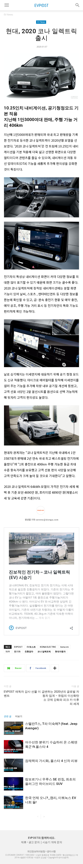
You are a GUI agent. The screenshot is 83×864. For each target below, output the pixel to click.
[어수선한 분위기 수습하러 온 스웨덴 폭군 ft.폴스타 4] (13, 746)
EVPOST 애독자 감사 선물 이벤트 (22, 693)
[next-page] (44, 816)
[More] (55, 668)
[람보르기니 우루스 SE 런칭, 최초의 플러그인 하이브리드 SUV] (13, 783)
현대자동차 (60, 651)
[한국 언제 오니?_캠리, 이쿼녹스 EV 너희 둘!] (13, 802)
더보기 (18, 716)
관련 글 (7, 716)
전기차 (17, 651)
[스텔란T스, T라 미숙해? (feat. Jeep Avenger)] (13, 728)
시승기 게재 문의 (52, 842)
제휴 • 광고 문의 (30, 842)
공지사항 (51, 851)
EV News (8, 14)
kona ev (64, 646)
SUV (8, 651)
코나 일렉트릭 (44, 651)
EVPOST (18, 646)
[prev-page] (37, 816)
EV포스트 (31, 646)
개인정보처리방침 (36, 851)
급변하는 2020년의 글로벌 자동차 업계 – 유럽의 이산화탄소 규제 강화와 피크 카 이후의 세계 (60, 698)
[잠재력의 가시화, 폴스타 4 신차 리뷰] (13, 765)
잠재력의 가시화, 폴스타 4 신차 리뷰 (51, 761)
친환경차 (29, 651)
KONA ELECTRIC (48, 646)
